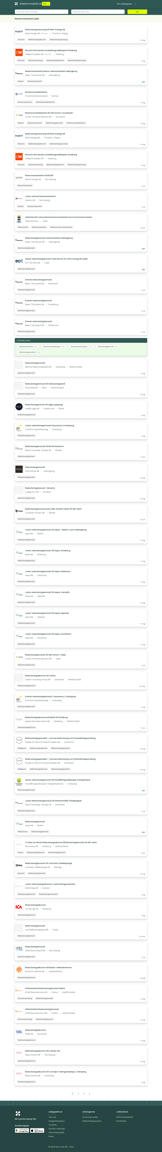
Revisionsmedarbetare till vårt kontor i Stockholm (49, 113)
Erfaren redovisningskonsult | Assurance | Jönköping (50, 696)
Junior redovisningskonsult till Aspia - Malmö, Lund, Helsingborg (55, 529)
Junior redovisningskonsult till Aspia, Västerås (47, 592)
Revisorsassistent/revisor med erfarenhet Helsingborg (51, 71)
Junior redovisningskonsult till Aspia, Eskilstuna (47, 571)
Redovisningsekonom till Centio (40, 675)
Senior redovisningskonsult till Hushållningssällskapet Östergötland (57, 780)
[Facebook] (26, 1147)
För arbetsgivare (124, 3)
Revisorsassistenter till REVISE (39, 175)
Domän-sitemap (57, 1128)
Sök (137, 11)
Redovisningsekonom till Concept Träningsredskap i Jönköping (55, 1071)
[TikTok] (31, 1147)
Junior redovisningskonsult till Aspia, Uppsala (47, 613)
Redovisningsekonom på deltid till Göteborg (46, 717)
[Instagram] (17, 1147)
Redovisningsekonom (35, 905)
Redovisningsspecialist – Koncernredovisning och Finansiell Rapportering (60, 738)
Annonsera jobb (90, 1117)
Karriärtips (121, 1121)
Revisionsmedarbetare (36, 92)
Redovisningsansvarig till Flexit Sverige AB (45, 29)
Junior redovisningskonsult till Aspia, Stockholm (48, 634)
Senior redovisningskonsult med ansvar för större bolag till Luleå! (56, 259)
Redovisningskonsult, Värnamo (40, 488)
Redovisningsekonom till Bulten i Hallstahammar (48, 967)
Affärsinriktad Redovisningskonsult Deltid (45, 988)
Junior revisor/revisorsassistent (40, 196)
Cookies (53, 1124)
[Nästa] (89, 1093)
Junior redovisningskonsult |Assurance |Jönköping (49, 425)
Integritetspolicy (57, 1121)
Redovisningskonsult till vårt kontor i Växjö (45, 654)
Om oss (52, 1117)
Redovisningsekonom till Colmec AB (42, 1051)
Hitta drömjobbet (124, 1117)
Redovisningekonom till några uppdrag (44, 404)
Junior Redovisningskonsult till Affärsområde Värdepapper (53, 800)
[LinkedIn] (21, 1147)
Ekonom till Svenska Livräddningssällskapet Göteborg (51, 50)
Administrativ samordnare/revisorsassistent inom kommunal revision (58, 217)
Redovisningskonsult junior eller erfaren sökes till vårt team (53, 509)
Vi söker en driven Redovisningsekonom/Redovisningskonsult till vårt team (61, 842)
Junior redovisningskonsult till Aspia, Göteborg (47, 550)
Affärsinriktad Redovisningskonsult (42, 1009)
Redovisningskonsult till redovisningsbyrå (45, 383)
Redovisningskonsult (35, 363)
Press (51, 1136)
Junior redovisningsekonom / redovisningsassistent (50, 884)
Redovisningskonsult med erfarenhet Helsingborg (49, 238)
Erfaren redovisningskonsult (38, 279)
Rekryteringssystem (92, 1121)
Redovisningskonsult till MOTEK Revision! (44, 446)
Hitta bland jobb (56, 1132)
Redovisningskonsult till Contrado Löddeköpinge (48, 863)
